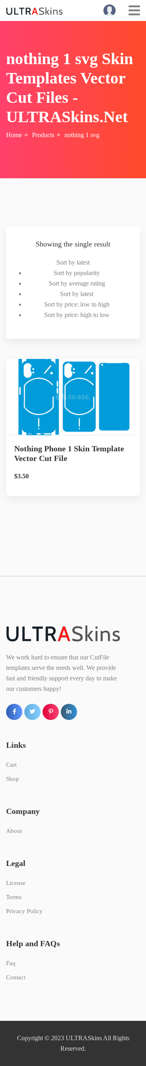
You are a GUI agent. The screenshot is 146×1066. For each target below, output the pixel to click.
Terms (13, 897)
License (16, 883)
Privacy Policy (24, 911)
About (14, 831)
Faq (10, 963)
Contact (16, 977)
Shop (12, 779)
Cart (11, 764)
